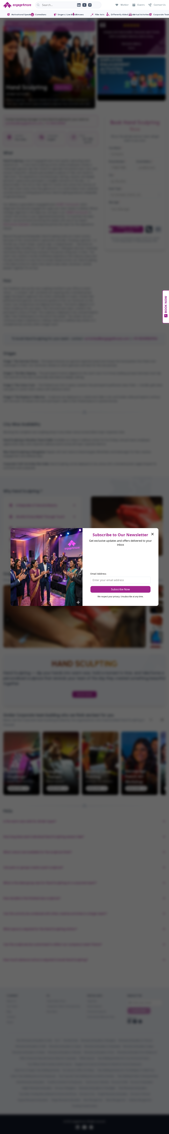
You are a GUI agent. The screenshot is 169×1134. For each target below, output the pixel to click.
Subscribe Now (120, 589)
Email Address (98, 573)
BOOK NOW (166, 304)
